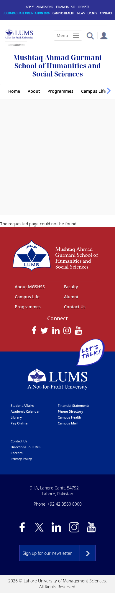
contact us (19, 441)
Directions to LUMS (25, 447)
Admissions (45, 7)
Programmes (60, 91)
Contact (106, 13)
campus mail (68, 423)
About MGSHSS (30, 286)
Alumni (71, 296)
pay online (19, 423)
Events (92, 13)
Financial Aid (65, 7)
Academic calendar (25, 411)
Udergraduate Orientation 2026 (26, 13)
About (34, 91)
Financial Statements (73, 405)
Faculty (71, 286)
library (16, 417)
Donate (83, 7)
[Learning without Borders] (16, 44)
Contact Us (75, 306)
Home (14, 91)
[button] (90, 35)
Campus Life (93, 91)
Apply (30, 7)
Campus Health (63, 13)
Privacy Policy (21, 459)
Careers (16, 453)
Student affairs (22, 405)
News (81, 13)
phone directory (70, 411)
